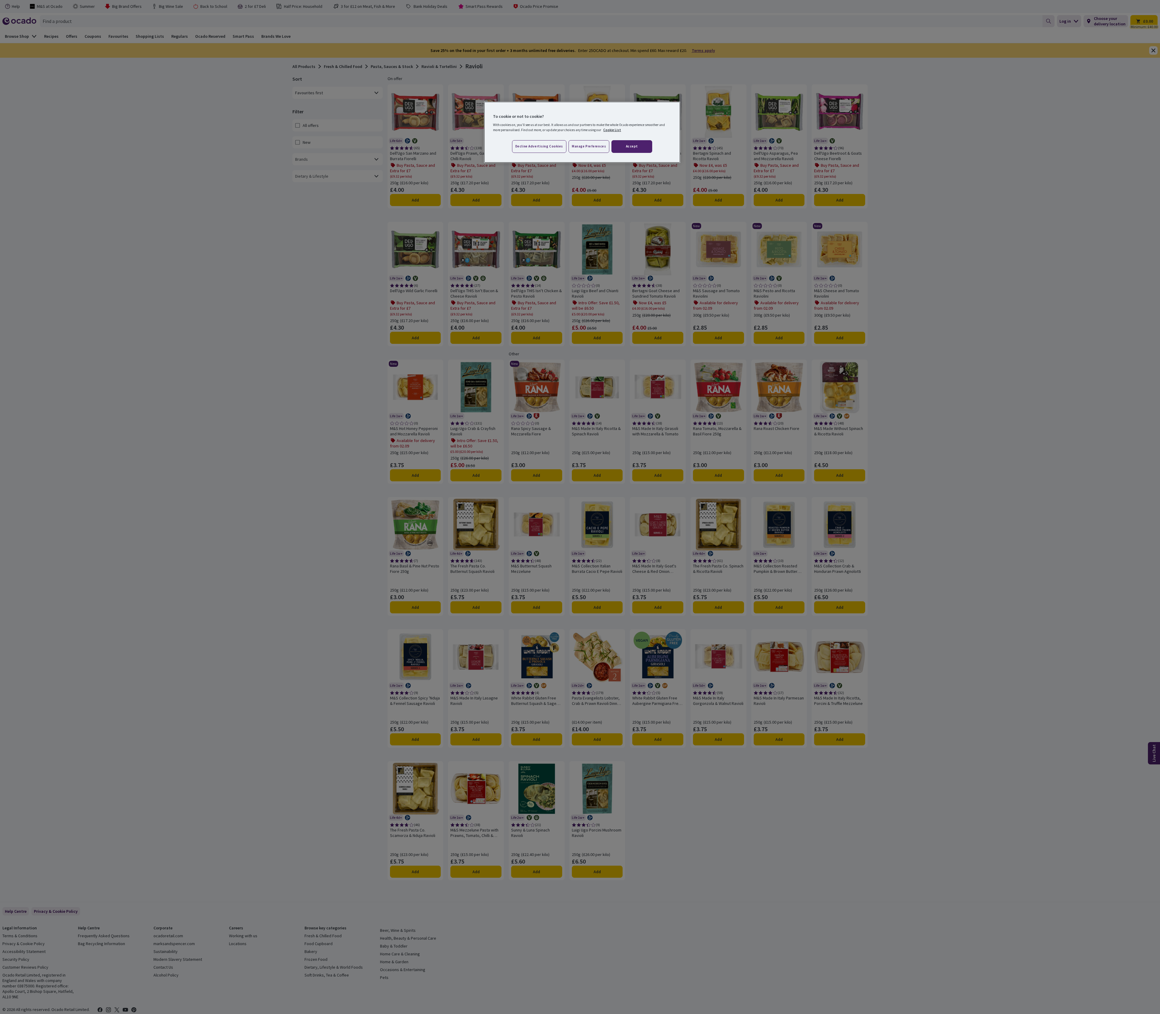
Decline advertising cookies (539, 146)
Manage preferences (589, 146)
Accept (632, 146)
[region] (582, 132)
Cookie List (612, 130)
